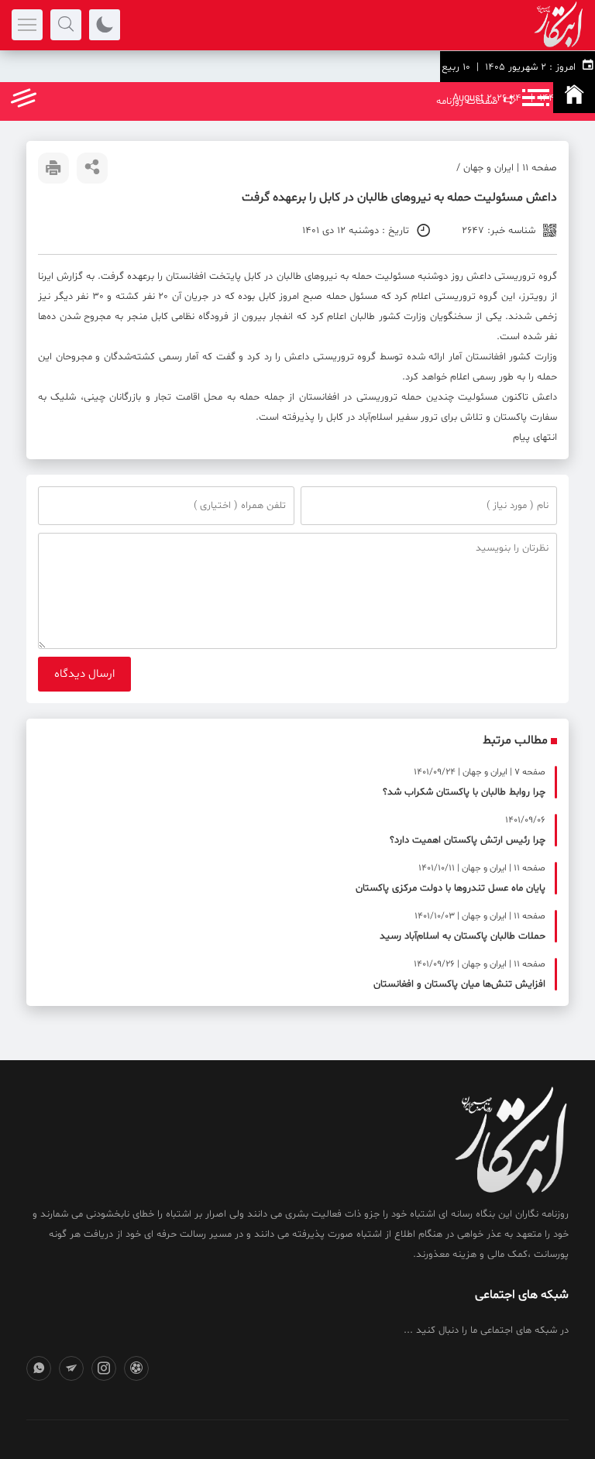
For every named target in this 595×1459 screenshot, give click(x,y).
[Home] (574, 97)
